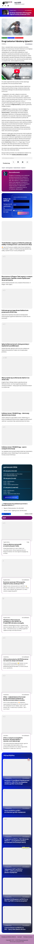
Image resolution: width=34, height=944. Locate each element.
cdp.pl (3, 167)
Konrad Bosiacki (28, 44)
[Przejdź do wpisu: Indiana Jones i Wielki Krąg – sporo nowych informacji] (17, 435)
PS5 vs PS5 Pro (9, 755)
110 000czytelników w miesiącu (19, 3)
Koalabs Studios (17, 167)
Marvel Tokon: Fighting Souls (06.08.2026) (15, 510)
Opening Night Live (12, 475)
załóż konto (7, 206)
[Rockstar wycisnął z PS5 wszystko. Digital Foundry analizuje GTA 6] (17, 569)
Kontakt (20, 937)
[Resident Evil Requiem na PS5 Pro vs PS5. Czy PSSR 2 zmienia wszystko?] (17, 887)
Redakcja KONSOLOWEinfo (9, 937)
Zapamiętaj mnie (18, 210)
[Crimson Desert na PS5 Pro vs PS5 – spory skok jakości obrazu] (17, 915)
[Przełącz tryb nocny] (8, 5)
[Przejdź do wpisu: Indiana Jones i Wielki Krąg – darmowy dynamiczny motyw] (17, 401)
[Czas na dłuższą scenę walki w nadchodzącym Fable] (17, 531)
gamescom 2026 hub (11, 497)
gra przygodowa (9, 167)
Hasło (14, 205)
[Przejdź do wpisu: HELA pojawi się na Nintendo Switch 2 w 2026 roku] (17, 366)
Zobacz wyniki (28, 513)
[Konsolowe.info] (7, 3)
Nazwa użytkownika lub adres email (20, 198)
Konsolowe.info (24, 940)
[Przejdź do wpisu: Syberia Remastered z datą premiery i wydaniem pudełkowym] (17, 332)
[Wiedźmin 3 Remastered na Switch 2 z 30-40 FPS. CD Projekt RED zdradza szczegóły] (17, 607)
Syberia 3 (23, 167)
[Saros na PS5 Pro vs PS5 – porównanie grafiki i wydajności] (17, 798)
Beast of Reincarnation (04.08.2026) (14, 508)
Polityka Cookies (27, 937)
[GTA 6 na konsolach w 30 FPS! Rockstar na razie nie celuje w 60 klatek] (17, 646)
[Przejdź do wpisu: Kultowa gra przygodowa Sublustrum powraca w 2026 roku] (17, 299)
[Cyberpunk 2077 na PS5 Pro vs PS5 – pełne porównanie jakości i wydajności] (17, 857)
